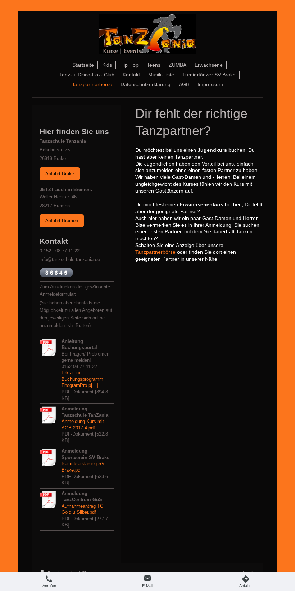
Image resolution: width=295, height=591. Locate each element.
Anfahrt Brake (59, 173)
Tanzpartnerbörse (155, 252)
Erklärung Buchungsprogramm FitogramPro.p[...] (82, 379)
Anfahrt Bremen (61, 220)
